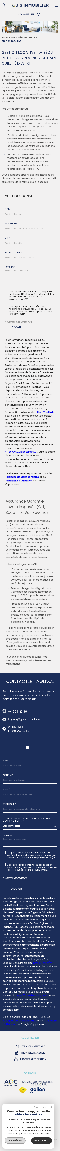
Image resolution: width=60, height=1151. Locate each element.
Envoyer (17, 327)
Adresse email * (13, 253)
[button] (27, 747)
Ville (7, 238)
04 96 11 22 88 (17, 711)
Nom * (6, 760)
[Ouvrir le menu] (56, 5)
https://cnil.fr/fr (45, 412)
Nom (7, 209)
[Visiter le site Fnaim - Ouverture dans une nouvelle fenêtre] (22, 1090)
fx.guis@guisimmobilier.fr (26, 719)
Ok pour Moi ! (41, 1140)
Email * (6, 789)
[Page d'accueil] (30, 5)
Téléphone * (9, 804)
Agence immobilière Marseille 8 (19, 37)
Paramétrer (15, 1140)
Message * (11, 267)
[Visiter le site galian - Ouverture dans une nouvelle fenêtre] (37, 1090)
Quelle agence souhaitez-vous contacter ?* (27, 819)
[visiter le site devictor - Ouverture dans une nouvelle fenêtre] (39, 1083)
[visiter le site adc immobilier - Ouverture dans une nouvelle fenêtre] (11, 1083)
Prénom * (8, 775)
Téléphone (11, 224)
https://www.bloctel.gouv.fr (21, 451)
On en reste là (41, 1107)
